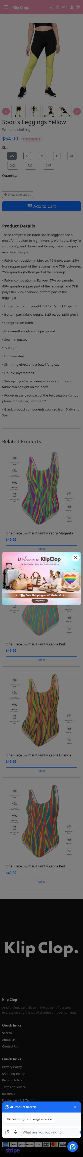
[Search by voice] (15, 1132)
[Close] (76, 557)
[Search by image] (7, 1132)
